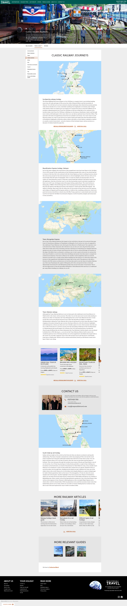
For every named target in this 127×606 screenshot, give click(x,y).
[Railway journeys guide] (81, 552)
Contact (61, 2)
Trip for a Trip (7, 587)
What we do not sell (8, 590)
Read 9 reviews (69, 373)
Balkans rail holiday (68, 362)
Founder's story (7, 589)
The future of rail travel (32, 64)
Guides (46, 2)
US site (21, 592)
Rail (30, 41)
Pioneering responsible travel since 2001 (113, 590)
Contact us (22, 583)
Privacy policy (43, 590)
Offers (39, 2)
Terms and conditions (44, 589)
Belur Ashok (15, 601)
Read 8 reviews (88, 376)
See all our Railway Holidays (63, 126)
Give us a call (81, 126)
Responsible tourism (31, 73)
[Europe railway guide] (69, 552)
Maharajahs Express (31, 69)
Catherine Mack (54, 567)
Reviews (46, 45)
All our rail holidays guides (31, 77)
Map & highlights (30, 53)
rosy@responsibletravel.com (77, 406)
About (54, 2)
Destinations (15, 2)
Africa (28, 60)
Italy (28, 62)
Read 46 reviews (50, 374)
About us (6, 583)
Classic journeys (30, 57)
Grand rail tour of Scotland (48, 363)
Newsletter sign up (44, 587)
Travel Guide (37, 45)
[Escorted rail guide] (58, 552)
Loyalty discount (23, 589)
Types (24, 2)
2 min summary (30, 50)
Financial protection (24, 590)
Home (27, 41)
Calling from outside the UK (74, 403)
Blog (41, 585)
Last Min (33, 2)
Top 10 (28, 66)
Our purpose (6, 585)
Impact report (43, 583)
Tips (28, 71)
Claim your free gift (24, 587)
